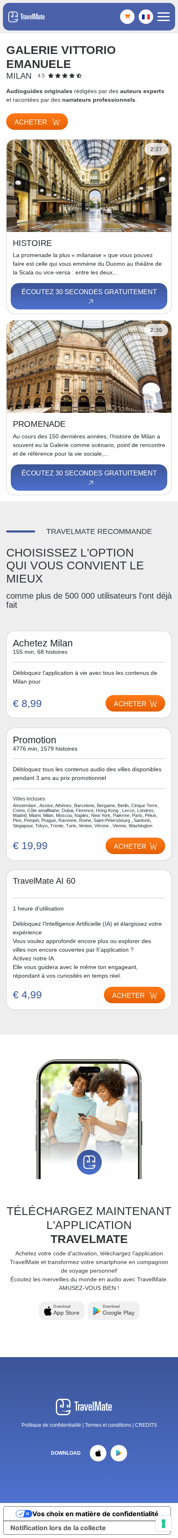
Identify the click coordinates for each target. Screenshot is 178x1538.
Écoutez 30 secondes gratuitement (89, 291)
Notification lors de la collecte (58, 1528)
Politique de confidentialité (51, 1425)
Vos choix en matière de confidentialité (95, 1514)
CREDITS (146, 1425)
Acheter (31, 122)
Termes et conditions (108, 1425)
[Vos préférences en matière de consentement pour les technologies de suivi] (163, 1523)
